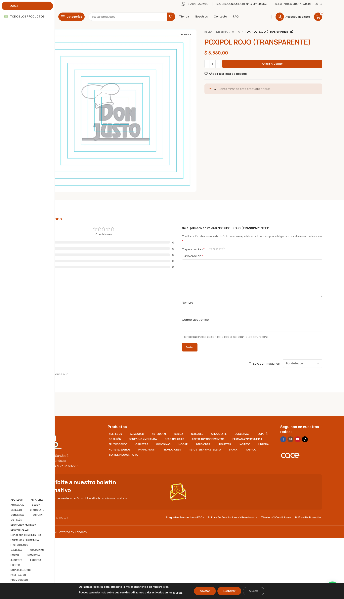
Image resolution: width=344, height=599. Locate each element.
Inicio (208, 31)
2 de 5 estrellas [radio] (213, 249)
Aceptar (205, 591)
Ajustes (253, 591)
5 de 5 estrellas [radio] (223, 249)
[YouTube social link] (298, 439)
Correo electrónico (195, 319)
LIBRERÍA (222, 31)
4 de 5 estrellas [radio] (220, 249)
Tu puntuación (193, 249)
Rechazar (229, 591)
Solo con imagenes (266, 363)
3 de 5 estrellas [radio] (217, 249)
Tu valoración (192, 256)
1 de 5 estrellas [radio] (210, 249)
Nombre (187, 302)
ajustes (177, 593)
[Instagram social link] (290, 439)
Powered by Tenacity (72, 532)
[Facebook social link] (283, 439)
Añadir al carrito (272, 63)
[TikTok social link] (305, 439)
